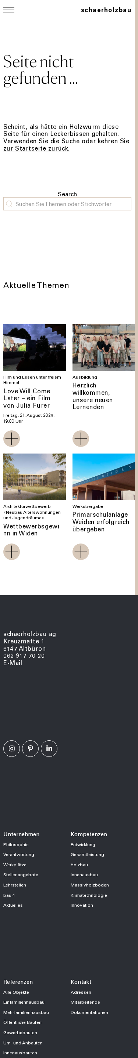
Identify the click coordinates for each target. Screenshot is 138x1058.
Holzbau (79, 864)
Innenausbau (84, 874)
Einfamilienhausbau (24, 1002)
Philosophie (16, 844)
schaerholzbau (106, 10)
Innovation (82, 905)
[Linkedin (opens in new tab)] (49, 748)
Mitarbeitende (85, 1002)
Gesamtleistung (87, 854)
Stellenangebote (20, 874)
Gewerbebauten (20, 1032)
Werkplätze (14, 864)
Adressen (81, 992)
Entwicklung (83, 844)
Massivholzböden (90, 885)
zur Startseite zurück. (36, 148)
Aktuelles (13, 905)
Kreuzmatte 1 (24, 641)
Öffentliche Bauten (22, 1022)
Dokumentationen (89, 1012)
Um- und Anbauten (23, 1043)
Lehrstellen (14, 885)
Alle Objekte (16, 992)
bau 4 (9, 895)
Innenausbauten (20, 1052)
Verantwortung (18, 854)
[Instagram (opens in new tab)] (11, 748)
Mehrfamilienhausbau (26, 1012)
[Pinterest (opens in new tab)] (30, 748)
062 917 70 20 (24, 655)
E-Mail (12, 663)
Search (67, 194)
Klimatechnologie (89, 895)
